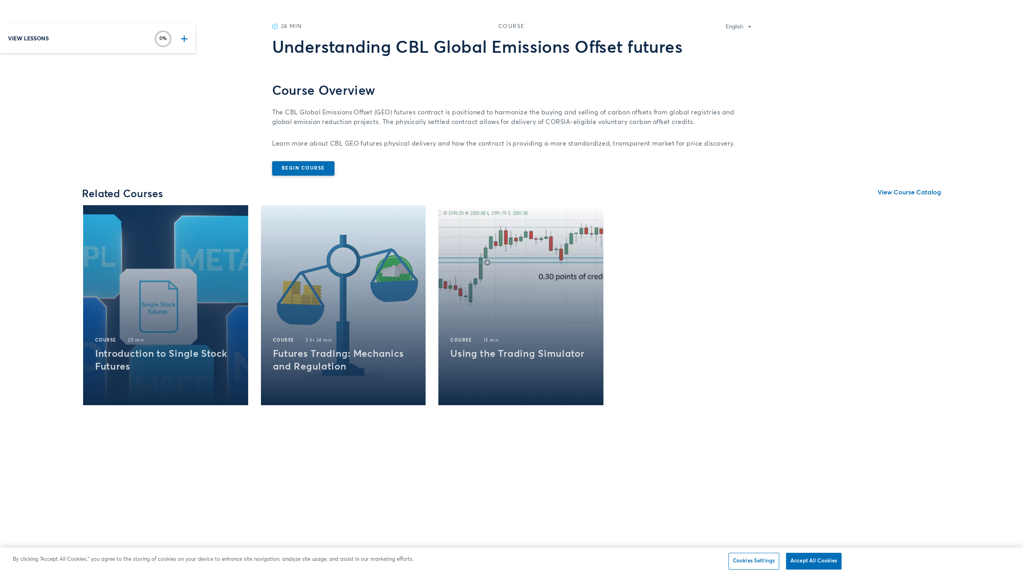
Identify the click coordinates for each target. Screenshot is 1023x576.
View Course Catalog (909, 192)
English (734, 27)
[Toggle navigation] (182, 38)
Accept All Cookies (813, 561)
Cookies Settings (754, 561)
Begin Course (303, 168)
